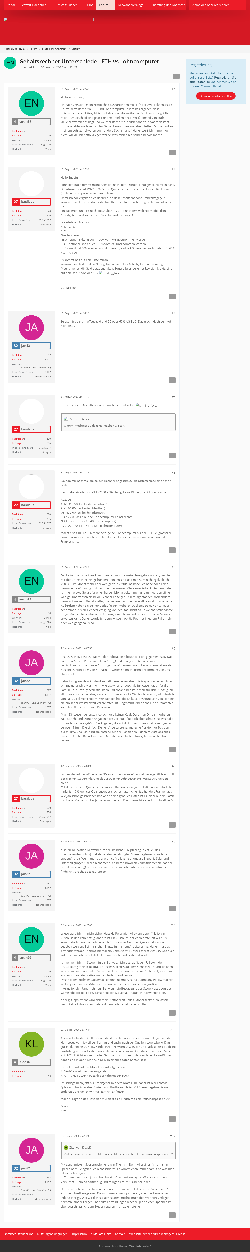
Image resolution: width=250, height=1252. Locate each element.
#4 (174, 397)
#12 (173, 1136)
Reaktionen (18, 131)
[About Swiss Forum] (125, 27)
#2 (174, 169)
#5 (174, 472)
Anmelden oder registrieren (210, 5)
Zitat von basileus (81, 419)
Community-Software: (125, 1246)
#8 (174, 766)
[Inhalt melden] (172, 152)
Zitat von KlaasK (80, 1147)
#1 (174, 89)
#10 (173, 925)
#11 (173, 1030)
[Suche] (239, 5)
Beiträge (16, 135)
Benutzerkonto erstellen (216, 96)
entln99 (29, 67)
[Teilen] (176, 76)
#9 (174, 842)
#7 (174, 648)
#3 (174, 313)
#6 (174, 567)
